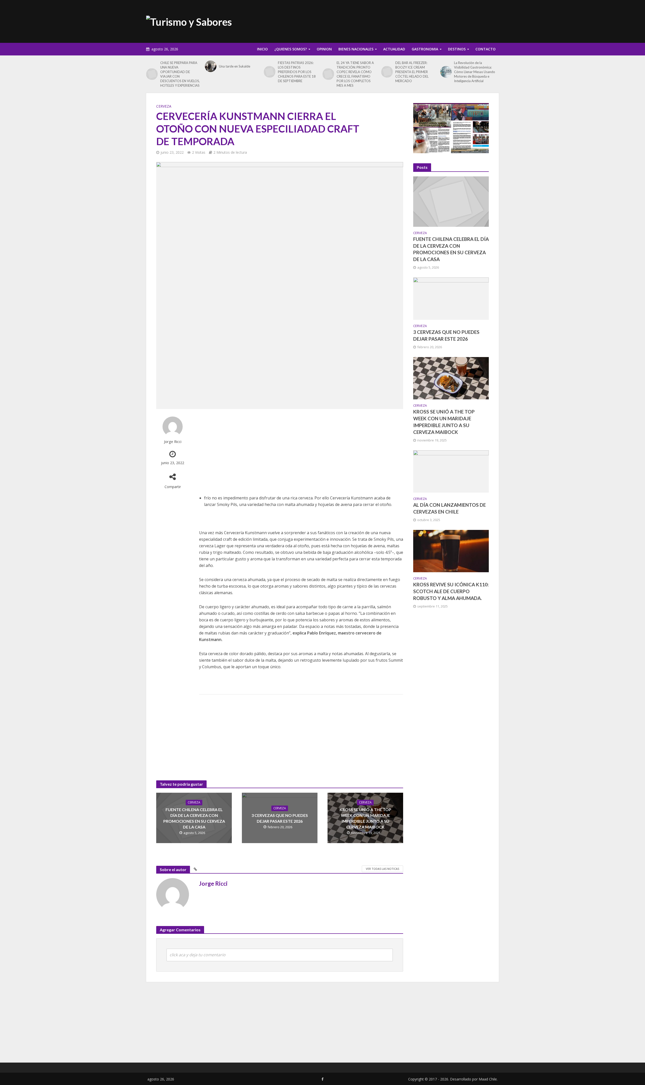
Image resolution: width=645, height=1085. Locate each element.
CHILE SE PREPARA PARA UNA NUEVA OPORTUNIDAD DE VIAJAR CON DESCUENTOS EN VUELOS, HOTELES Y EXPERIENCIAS (180, 74)
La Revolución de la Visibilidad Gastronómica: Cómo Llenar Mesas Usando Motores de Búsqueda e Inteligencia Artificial (474, 72)
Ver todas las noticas (382, 869)
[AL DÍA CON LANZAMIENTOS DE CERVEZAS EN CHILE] (451, 470)
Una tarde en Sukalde (234, 66)
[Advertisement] (407, 20)
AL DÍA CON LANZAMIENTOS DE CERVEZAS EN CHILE (449, 508)
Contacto (485, 49)
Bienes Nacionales (355, 49)
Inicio (262, 49)
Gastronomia (425, 49)
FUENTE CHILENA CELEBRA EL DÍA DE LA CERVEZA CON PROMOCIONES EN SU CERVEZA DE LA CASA (194, 818)
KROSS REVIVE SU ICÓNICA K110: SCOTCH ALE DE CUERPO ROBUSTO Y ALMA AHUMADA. (451, 591)
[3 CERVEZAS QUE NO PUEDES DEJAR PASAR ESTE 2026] (451, 298)
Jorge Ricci (172, 441)
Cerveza (163, 106)
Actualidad (394, 49)
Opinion (324, 49)
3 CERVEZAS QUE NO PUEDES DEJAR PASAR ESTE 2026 (279, 818)
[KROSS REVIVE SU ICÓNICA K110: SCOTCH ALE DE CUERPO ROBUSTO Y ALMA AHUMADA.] (451, 550)
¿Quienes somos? (290, 49)
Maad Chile (488, 1079)
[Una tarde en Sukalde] (210, 66)
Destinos (457, 49)
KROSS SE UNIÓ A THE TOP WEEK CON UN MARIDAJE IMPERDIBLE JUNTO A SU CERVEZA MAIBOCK (365, 818)
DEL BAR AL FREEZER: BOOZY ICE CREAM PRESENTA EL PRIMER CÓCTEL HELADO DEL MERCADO (412, 72)
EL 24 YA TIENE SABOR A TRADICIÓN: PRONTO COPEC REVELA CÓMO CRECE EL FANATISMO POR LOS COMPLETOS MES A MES (355, 74)
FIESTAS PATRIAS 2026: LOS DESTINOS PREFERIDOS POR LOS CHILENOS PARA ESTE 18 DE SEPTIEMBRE (297, 72)
